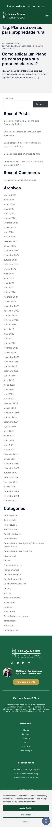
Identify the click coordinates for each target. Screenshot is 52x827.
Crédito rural (10, 556)
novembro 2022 (11, 361)
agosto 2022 (10, 375)
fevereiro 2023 (11, 348)
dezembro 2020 (11, 463)
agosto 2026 (10, 195)
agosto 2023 (10, 324)
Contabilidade (10, 538)
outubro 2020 (10, 472)
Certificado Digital (12, 534)
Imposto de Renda (12, 597)
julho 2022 (9, 380)
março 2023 (10, 343)
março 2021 (9, 449)
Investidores (9, 602)
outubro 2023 (10, 315)
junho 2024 (9, 278)
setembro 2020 (11, 477)
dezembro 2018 (11, 491)
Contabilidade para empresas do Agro (22, 154)
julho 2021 (9, 431)
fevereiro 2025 (11, 241)
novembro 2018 (11, 496)
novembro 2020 (11, 468)
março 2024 (10, 292)
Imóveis (7, 593)
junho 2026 (9, 204)
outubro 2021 (10, 417)
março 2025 (10, 236)
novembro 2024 (11, 255)
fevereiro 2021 (11, 454)
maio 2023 (9, 334)
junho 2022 (9, 385)
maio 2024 (9, 283)
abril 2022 (9, 394)
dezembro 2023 (11, 306)
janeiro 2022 (10, 408)
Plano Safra (9, 611)
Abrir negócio (10, 515)
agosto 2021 (10, 426)
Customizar (26, 815)
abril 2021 (8, 445)
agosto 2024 (10, 269)
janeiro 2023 (10, 352)
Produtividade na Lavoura (16, 616)
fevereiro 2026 (11, 222)
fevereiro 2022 (11, 403)
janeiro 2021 (10, 459)
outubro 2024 (10, 260)
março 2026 (10, 218)
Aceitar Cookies (26, 808)
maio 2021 (9, 440)
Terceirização (10, 620)
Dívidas (7, 560)
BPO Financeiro (11, 529)
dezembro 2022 (11, 357)
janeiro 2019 (10, 486)
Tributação (9, 625)
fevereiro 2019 (11, 482)
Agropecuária (10, 525)
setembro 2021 (11, 422)
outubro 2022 (10, 366)
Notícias (8, 607)
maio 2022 (9, 389)
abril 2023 (9, 338)
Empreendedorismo (13, 565)
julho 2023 (9, 329)
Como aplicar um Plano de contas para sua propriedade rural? (24, 59)
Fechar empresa (11, 570)
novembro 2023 (11, 310)
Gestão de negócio (13, 574)
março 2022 (10, 398)
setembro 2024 (11, 264)
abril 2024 (9, 287)
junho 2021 (9, 435)
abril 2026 (9, 213)
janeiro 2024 (10, 301)
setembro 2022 (11, 371)
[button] (47, 15)
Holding (7, 588)
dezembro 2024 (11, 250)
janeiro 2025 (10, 246)
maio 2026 (9, 209)
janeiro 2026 (10, 227)
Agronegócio (10, 520)
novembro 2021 (11, 412)
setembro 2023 (11, 320)
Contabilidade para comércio (18, 551)
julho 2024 (9, 273)
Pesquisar (8, 98)
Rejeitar (26, 821)
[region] (26, 808)
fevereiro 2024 (11, 297)
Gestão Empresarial (13, 579)
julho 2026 (9, 199)
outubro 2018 (10, 500)
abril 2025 (9, 232)
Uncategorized (11, 630)
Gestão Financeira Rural (15, 583)
